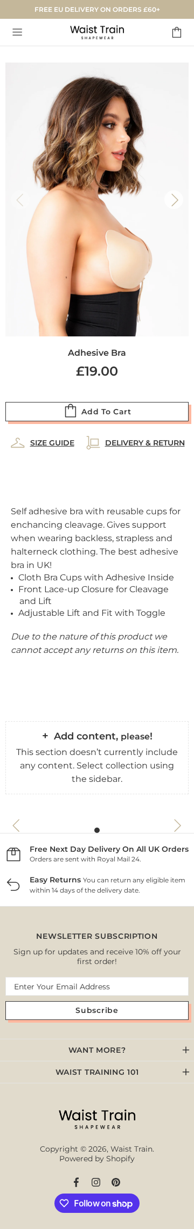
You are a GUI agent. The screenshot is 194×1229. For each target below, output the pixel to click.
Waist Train (97, 32)
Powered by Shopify (97, 1158)
